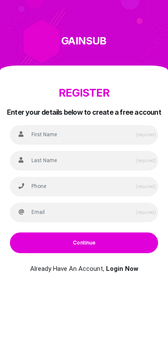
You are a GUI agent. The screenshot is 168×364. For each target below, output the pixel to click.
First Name (34, 123)
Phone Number (37, 175)
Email (28, 201)
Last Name (33, 149)
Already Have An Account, (84, 269)
